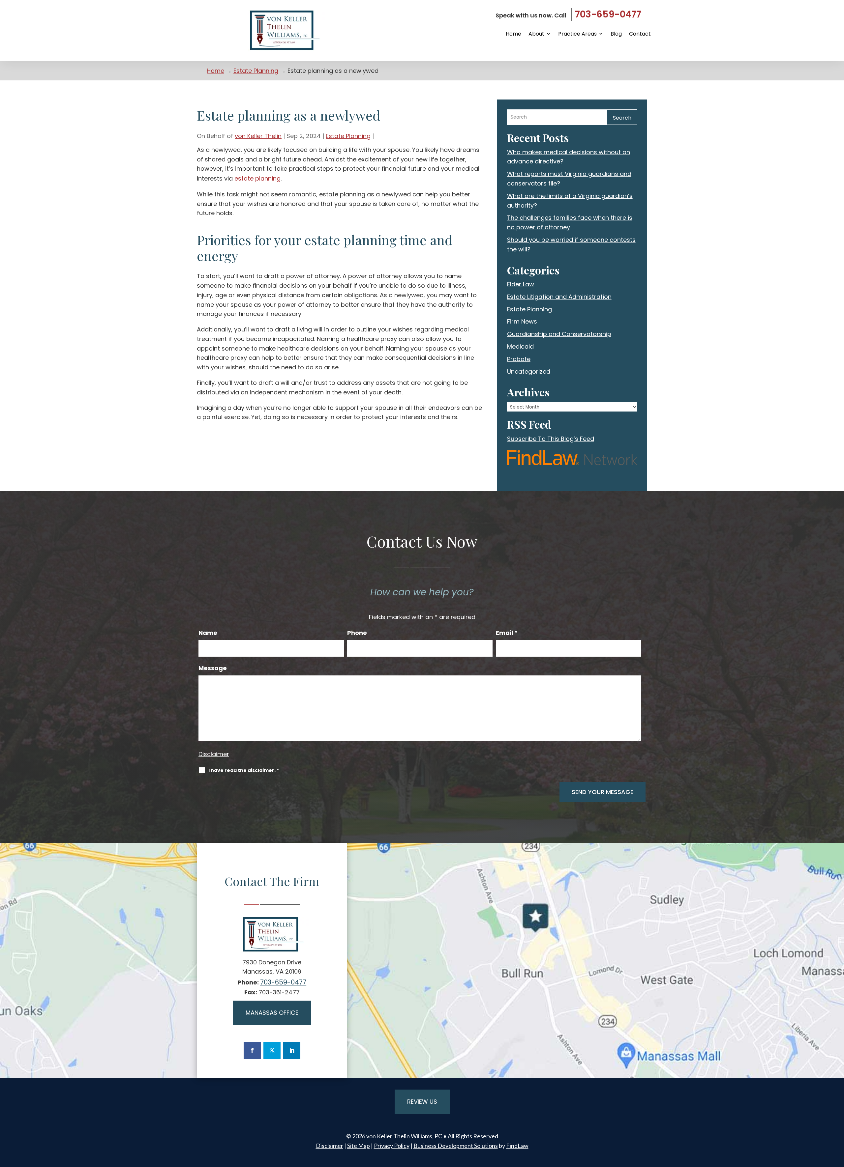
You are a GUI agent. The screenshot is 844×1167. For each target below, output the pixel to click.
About (536, 34)
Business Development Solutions (455, 1145)
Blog (616, 34)
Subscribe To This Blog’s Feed (550, 439)
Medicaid (520, 346)
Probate (518, 359)
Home (513, 34)
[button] (837, 1119)
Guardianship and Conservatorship (559, 334)
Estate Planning (348, 136)
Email (507, 633)
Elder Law (520, 284)
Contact (640, 34)
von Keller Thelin (258, 136)
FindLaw (517, 1145)
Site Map (358, 1145)
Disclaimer (213, 754)
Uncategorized (528, 371)
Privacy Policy (391, 1145)
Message (212, 668)
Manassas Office (272, 1013)
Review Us (422, 1101)
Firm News (522, 321)
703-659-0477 (608, 14)
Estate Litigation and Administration (559, 297)
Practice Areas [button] (577, 34)
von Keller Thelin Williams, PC (404, 1136)
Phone (357, 633)
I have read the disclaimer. (243, 770)
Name (207, 633)
